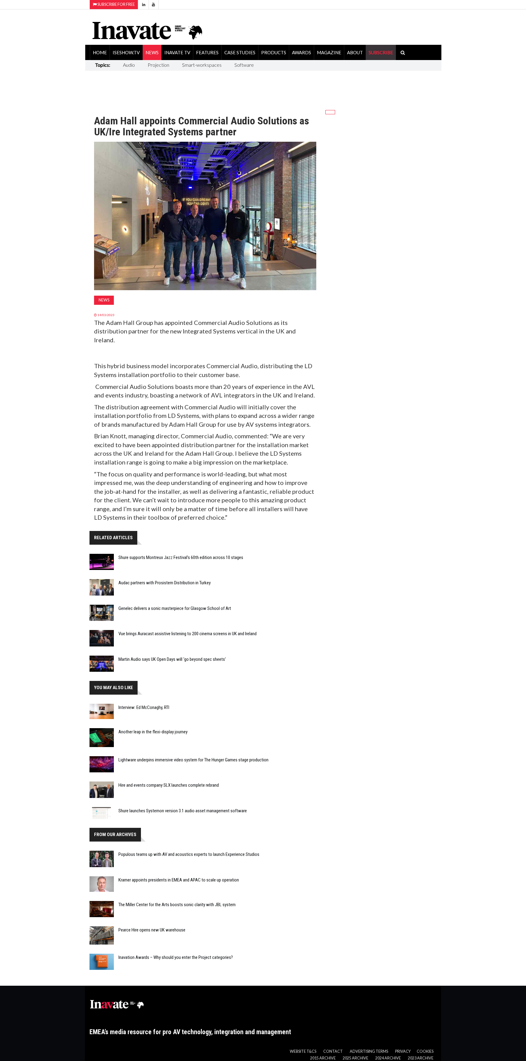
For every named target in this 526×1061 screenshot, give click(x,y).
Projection (158, 65)
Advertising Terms (369, 1051)
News (152, 52)
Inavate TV (177, 52)
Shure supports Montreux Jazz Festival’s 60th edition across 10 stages (180, 557)
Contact (333, 1051)
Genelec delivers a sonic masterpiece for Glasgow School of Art (174, 608)
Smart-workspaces (202, 65)
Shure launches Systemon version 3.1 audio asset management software (182, 811)
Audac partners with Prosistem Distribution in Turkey (164, 583)
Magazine (329, 52)
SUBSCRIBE (381, 52)
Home (100, 52)
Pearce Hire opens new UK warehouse (151, 930)
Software (244, 65)
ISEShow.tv (126, 52)
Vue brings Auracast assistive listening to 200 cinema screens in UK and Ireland (187, 633)
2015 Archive (323, 1058)
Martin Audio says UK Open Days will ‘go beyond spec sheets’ (172, 659)
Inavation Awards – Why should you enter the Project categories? (175, 957)
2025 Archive (355, 1058)
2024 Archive (388, 1058)
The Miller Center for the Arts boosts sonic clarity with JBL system (177, 904)
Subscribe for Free (116, 4)
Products (273, 52)
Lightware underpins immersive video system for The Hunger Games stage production (193, 760)
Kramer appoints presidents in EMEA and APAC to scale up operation (178, 880)
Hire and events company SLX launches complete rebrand (168, 785)
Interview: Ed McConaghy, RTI (143, 707)
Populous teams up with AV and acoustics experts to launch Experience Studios (188, 854)
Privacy (403, 1051)
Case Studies (239, 52)
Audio (129, 65)
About (355, 52)
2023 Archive (420, 1058)
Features (207, 52)
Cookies (425, 1051)
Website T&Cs (303, 1051)
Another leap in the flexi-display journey (153, 732)
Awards (301, 52)
